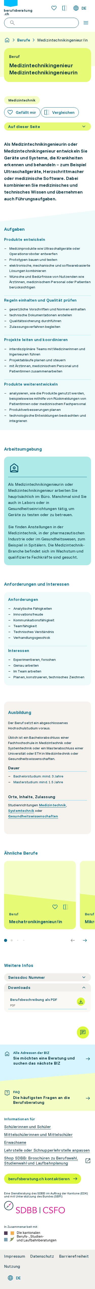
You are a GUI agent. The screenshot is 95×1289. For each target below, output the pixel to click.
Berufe (23, 40)
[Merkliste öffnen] (54, 8)
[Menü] (86, 23)
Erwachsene (15, 1142)
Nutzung (12, 1266)
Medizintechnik (52, 805)
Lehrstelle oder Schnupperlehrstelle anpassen (47, 1150)
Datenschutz (42, 1256)
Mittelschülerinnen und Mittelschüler (38, 1134)
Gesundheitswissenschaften (33, 816)
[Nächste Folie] (85, 940)
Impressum (14, 1256)
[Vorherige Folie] (73, 940)
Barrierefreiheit (74, 1256)
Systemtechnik (21, 810)
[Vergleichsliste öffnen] (65, 8)
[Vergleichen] (66, 907)
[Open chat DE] (83, 1032)
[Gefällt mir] (55, 907)
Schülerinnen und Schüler (27, 1126)
